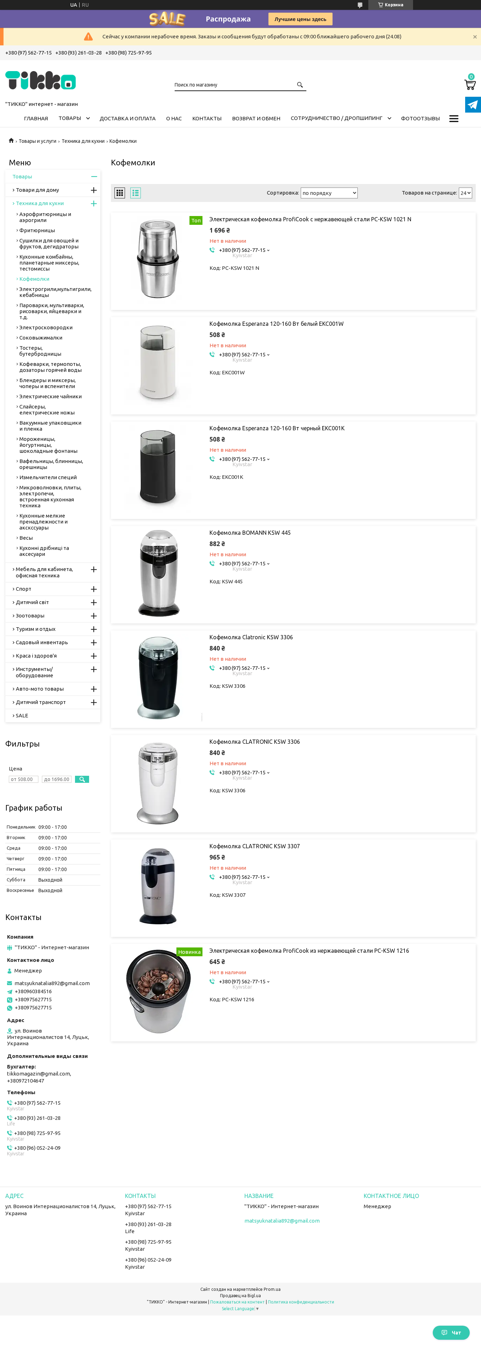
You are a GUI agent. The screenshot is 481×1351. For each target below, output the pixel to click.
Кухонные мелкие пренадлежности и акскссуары (43, 522)
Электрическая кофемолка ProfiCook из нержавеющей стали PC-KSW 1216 (309, 950)
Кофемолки (34, 279)
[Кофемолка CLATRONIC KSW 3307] (158, 887)
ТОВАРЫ (69, 118)
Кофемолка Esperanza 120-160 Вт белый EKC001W (277, 324)
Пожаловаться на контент (237, 1302)
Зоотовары (30, 616)
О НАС (174, 118)
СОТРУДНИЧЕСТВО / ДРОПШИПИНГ (336, 118)
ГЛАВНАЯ (36, 118)
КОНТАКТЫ (206, 118)
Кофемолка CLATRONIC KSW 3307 (255, 846)
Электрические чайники (50, 396)
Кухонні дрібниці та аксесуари (44, 551)
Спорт (23, 589)
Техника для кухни (83, 141)
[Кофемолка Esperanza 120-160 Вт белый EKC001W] (158, 364)
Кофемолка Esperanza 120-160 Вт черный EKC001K (277, 428)
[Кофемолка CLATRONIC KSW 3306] (158, 782)
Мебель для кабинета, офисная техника (44, 572)
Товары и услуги (37, 141)
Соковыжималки (40, 338)
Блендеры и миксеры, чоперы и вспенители (47, 383)
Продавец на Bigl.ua (240, 1295)
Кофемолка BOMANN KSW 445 (250, 532)
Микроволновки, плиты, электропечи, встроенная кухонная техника (50, 496)
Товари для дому (37, 190)
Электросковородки (46, 327)
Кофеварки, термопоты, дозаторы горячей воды (50, 367)
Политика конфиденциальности (301, 1302)
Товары (22, 176)
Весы (26, 538)
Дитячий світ (32, 602)
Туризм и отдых (36, 629)
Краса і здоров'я (36, 656)
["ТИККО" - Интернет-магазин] (40, 79)
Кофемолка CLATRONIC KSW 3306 (255, 741)
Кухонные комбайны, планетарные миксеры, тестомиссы (49, 263)
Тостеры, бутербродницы (40, 351)
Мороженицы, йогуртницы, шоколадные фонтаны (48, 445)
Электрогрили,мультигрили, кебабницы (55, 292)
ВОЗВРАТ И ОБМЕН (256, 118)
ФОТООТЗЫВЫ (420, 118)
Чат (456, 1333)
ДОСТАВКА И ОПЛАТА (128, 118)
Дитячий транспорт (41, 702)
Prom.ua (272, 1289)
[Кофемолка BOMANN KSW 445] (158, 573)
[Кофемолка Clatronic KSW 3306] (158, 678)
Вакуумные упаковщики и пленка (50, 426)
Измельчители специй (48, 477)
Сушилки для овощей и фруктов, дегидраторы (49, 243)
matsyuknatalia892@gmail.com (52, 983)
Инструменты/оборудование (34, 672)
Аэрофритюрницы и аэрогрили (45, 217)
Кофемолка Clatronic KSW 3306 (251, 637)
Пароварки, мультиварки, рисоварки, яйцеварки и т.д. (51, 311)
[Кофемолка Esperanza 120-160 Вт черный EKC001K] (158, 469)
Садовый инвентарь (42, 642)
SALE (22, 715)
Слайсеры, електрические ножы (47, 410)
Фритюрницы (37, 230)
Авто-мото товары (40, 689)
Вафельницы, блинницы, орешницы (51, 464)
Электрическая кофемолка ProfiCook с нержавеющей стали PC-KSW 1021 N (310, 219)
